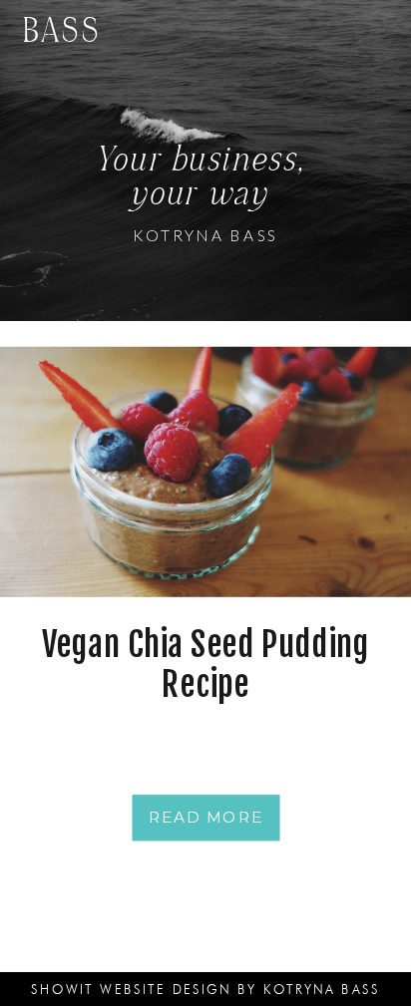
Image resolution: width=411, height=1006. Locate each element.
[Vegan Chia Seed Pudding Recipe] (205, 472)
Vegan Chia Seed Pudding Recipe (205, 664)
